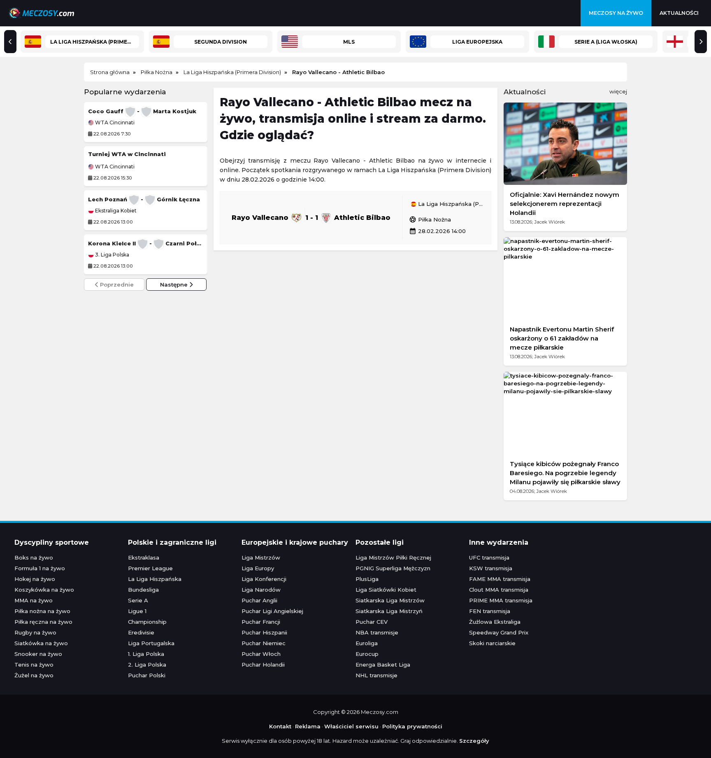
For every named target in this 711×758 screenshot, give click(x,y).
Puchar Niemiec (264, 643)
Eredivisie (141, 632)
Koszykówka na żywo (44, 589)
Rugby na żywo (35, 632)
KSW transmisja (490, 568)
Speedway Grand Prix (498, 632)
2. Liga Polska (147, 664)
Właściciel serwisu (351, 726)
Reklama (308, 726)
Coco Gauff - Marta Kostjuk (142, 111)
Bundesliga (143, 589)
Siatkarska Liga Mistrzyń (389, 611)
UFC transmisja (489, 557)
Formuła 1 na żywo (39, 568)
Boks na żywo (33, 557)
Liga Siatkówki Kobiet (386, 589)
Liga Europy (258, 568)
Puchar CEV (372, 621)
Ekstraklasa (143, 557)
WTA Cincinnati (114, 123)
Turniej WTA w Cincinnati (127, 154)
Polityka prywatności (412, 726)
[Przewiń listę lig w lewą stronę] (10, 41)
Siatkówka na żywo (41, 643)
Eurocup (367, 654)
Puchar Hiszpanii (264, 632)
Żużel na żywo (33, 675)
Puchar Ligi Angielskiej (272, 611)
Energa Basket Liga (383, 664)
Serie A (138, 600)
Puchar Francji (261, 621)
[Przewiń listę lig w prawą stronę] (701, 41)
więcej (618, 91)
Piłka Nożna (430, 219)
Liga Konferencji (264, 579)
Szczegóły (474, 740)
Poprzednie (116, 284)
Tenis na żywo (33, 664)
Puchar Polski (146, 675)
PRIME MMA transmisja (500, 600)
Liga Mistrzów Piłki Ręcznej (393, 557)
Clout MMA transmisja (498, 589)
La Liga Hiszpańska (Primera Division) (450, 204)
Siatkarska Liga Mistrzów (390, 600)
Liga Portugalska (151, 643)
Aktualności (679, 13)
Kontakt (280, 726)
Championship (147, 621)
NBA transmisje (377, 632)
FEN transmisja (489, 611)
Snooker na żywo (38, 654)
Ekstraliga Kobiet (115, 211)
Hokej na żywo (34, 579)
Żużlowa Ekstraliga (494, 621)
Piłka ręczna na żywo (43, 621)
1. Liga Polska (146, 654)
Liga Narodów (261, 589)
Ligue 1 (137, 611)
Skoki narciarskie (492, 643)
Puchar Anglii (259, 600)
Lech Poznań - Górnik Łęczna (144, 199)
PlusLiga (367, 579)
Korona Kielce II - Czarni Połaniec (145, 243)
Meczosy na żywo (616, 13)
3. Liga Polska (111, 255)
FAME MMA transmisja (499, 579)
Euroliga (367, 643)
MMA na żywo (33, 600)
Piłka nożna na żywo (42, 611)
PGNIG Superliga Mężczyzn (393, 568)
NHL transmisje (376, 675)
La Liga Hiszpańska (154, 579)
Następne (174, 284)
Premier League (150, 568)
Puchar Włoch (261, 654)
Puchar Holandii (263, 664)
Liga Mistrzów (261, 557)
